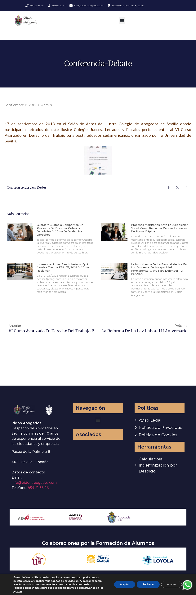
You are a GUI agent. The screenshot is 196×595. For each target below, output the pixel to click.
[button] (122, 20)
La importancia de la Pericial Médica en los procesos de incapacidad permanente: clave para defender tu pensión (159, 269)
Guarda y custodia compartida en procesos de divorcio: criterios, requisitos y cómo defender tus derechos (60, 229)
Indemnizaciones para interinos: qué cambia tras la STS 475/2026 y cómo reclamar (63, 268)
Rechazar (148, 584)
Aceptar (124, 584)
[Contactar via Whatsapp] (187, 589)
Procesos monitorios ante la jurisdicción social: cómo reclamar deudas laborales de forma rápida (160, 228)
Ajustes (171, 584)
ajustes (17, 591)
